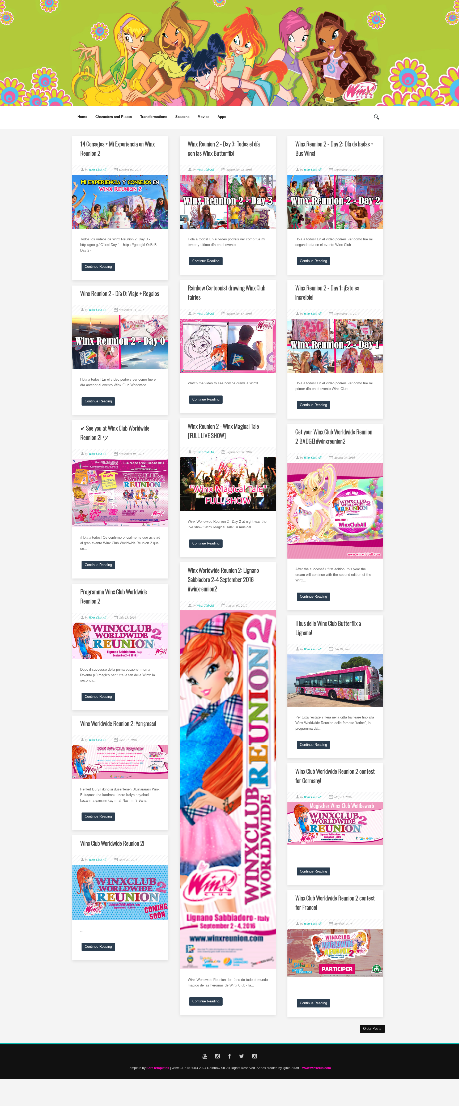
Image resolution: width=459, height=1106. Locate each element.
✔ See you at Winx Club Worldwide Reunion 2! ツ (115, 432)
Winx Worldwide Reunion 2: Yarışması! (118, 723)
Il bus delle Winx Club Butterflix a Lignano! (328, 628)
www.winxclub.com (316, 1068)
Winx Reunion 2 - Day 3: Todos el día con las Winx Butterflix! (224, 148)
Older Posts (372, 1029)
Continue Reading (98, 267)
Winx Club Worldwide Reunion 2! (112, 843)
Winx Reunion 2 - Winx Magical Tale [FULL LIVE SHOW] (223, 431)
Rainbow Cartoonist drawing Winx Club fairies (226, 292)
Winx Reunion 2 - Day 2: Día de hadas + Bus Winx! (334, 148)
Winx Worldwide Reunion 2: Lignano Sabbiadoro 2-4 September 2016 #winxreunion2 (223, 579)
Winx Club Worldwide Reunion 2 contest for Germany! (335, 776)
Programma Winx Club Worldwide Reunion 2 (113, 596)
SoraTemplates (157, 1068)
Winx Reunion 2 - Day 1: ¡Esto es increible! (327, 292)
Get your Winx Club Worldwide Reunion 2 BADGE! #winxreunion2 (333, 436)
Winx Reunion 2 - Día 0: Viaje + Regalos (119, 293)
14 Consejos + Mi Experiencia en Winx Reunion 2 (117, 148)
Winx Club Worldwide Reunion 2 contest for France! (335, 902)
